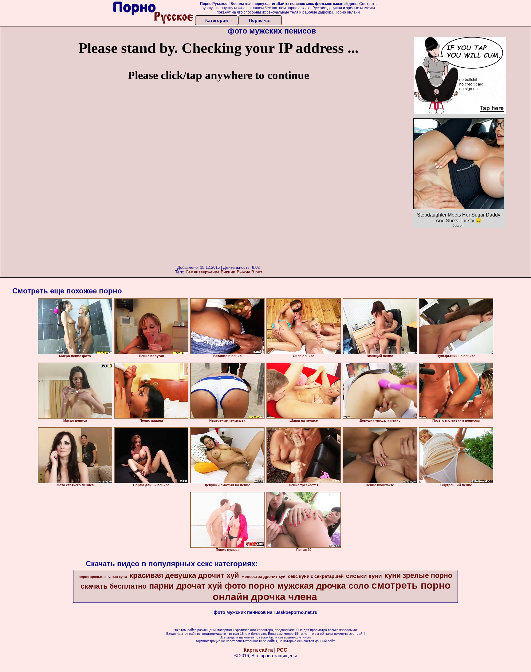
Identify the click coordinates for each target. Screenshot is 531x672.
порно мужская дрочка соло (309, 585)
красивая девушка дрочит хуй (184, 575)
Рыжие (243, 272)
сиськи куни (364, 576)
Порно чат (260, 20)
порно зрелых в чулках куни (103, 577)
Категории (216, 20)
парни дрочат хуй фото (197, 585)
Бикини (228, 272)
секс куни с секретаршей (316, 576)
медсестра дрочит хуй (263, 576)
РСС (282, 650)
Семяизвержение (202, 272)
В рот (256, 272)
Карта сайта (258, 650)
